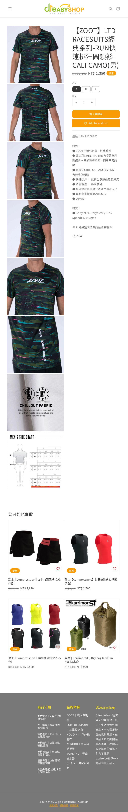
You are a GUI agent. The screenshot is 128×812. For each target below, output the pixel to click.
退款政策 (74, 805)
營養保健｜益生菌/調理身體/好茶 (49, 762)
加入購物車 (96, 114)
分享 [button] (79, 235)
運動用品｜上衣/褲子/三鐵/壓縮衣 (49, 735)
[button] (10, 8)
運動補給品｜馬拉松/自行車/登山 (49, 753)
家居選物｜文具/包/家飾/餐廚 (49, 717)
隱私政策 (64, 805)
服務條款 (54, 805)
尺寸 (74, 82)
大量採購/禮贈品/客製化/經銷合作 (49, 771)
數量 (74, 96)
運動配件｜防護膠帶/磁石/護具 (49, 744)
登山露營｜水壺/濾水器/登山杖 (49, 726)
